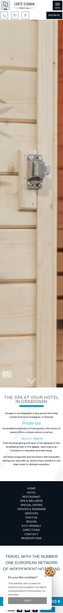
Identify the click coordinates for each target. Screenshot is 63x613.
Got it (27, 600)
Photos (31, 517)
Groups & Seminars (31, 509)
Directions (31, 530)
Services (31, 513)
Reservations (31, 538)
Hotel (31, 492)
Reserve (54, 15)
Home (31, 488)
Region (31, 521)
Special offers (31, 505)
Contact (31, 534)
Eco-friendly (31, 526)
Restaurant (31, 497)
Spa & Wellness (31, 501)
